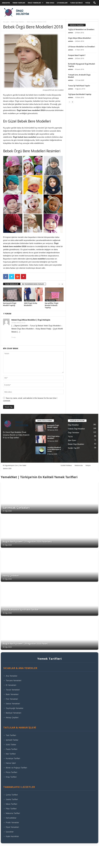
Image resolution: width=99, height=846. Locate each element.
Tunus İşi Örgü (76, 3)
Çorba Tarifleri (12, 795)
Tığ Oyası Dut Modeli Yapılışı (79, 94)
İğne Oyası (50, 3)
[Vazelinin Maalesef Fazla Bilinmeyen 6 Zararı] (40, 450)
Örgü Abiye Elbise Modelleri (79, 38)
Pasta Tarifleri (11, 749)
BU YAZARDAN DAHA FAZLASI (33, 284)
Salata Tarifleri (12, 799)
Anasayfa (6, 3)
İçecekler (10, 832)
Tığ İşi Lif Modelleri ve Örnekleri (81, 29)
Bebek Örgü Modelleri (17, 22)
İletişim (88, 465)
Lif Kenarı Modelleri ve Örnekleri (81, 46)
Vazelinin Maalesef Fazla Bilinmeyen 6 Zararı (54, 449)
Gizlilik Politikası (66, 465)
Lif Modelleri (62, 3)
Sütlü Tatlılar (11, 744)
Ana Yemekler (11, 676)
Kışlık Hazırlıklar (12, 836)
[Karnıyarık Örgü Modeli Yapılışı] (12, 294)
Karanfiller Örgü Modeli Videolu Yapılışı (51, 305)
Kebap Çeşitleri (12, 717)
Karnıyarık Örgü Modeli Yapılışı (9, 304)
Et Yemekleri (11, 685)
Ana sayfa (6, 22)
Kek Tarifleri (11, 754)
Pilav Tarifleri (11, 808)
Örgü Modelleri (9, 300)
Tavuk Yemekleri (13, 690)
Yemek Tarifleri (19, 3)
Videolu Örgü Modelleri (76, 429)
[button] (94, 3)
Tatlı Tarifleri (11, 735)
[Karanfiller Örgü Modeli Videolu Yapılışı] (54, 294)
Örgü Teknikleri (34, 3)
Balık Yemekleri (12, 694)
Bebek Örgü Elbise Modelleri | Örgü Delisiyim (30, 320)
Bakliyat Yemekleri (13, 713)
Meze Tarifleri (11, 804)
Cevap (13, 337)
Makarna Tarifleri (13, 813)
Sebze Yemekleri (13, 703)
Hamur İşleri (11, 763)
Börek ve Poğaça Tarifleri (16, 768)
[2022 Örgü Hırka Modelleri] (33, 294)
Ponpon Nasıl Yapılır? (76, 55)
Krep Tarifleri (11, 777)
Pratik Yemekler (12, 822)
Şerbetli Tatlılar (12, 740)
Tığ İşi (87, 3)
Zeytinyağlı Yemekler (14, 708)
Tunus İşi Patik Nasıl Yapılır (79, 85)
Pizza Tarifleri (11, 772)
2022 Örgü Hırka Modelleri (30, 304)
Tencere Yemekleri (13, 680)
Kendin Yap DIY (74, 448)
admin (70, 33)
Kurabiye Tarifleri (13, 758)
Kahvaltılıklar (11, 818)
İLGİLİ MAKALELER (11, 284)
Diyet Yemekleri (12, 827)
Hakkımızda (79, 465)
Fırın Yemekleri (12, 699)
